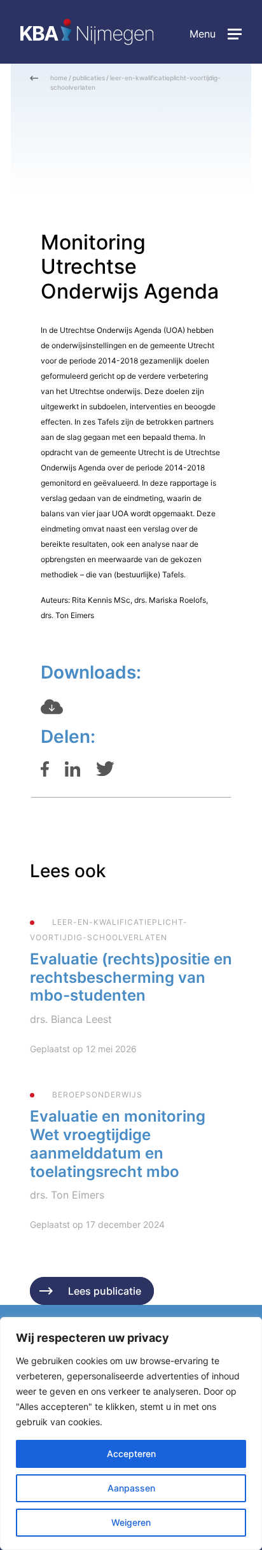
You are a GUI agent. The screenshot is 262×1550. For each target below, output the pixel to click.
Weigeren (131, 1522)
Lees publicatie (104, 1291)
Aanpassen (131, 1488)
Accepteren (131, 1453)
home (58, 77)
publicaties (88, 77)
